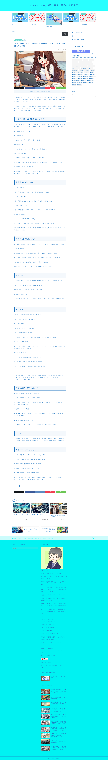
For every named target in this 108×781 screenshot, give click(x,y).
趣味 (91, 82)
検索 (13, 31)
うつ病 (86, 59)
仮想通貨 (75, 70)
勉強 (93, 70)
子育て (81, 72)
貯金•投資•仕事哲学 (18, 40)
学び (87, 72)
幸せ (92, 74)
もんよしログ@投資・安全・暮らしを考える (54, 5)
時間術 (86, 78)
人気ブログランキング (46, 662)
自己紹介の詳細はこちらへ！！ (49, 648)
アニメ (82, 61)
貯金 (32, 486)
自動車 (84, 80)
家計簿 (81, 74)
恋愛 (74, 76)
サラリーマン (76, 64)
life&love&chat (78, 32)
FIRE (74, 59)
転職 (79, 84)
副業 (87, 70)
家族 (74, 74)
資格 (85, 82)
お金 (91, 59)
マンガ (75, 36)
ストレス (84, 64)
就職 (87, 74)
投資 (22, 486)
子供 (74, 72)
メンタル (91, 66)
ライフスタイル (76, 68)
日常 (80, 78)
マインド (17, 486)
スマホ (90, 64)
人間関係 (84, 68)
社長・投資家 (76, 80)
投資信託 (27, 486)
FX (80, 59)
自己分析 (90, 80)
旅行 (74, 78)
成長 (80, 76)
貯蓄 (74, 82)
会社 (81, 70)
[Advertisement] (44, 770)
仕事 (90, 68)
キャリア (89, 61)
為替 (91, 78)
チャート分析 (76, 66)
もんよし (75, 61)
